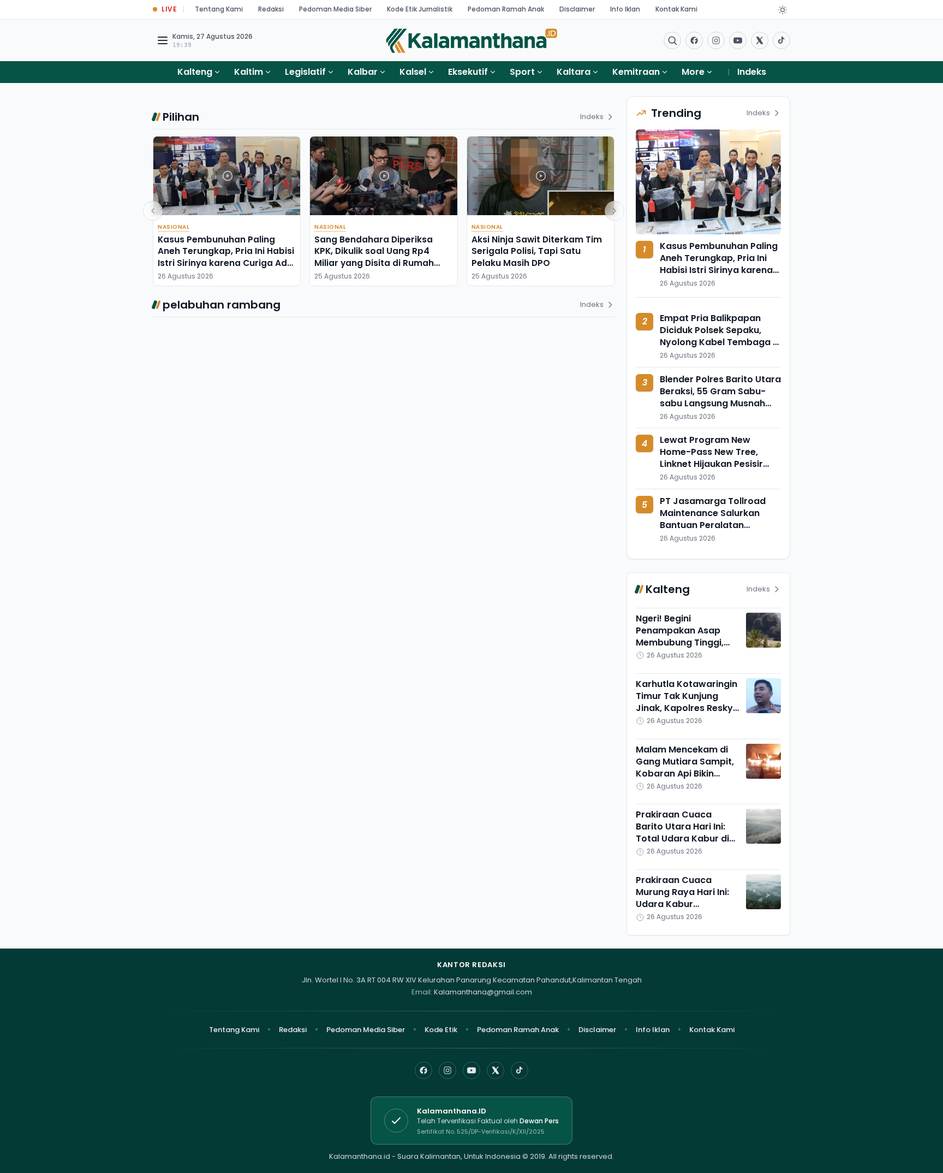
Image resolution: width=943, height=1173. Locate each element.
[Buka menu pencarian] (672, 40)
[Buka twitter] (759, 40)
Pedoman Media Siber (335, 9)
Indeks (751, 72)
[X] (495, 1070)
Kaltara (573, 72)
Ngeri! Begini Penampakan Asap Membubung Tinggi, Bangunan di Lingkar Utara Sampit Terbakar (687, 642)
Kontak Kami (676, 9)
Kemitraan (636, 72)
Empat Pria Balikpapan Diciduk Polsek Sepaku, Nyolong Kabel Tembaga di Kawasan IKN (720, 336)
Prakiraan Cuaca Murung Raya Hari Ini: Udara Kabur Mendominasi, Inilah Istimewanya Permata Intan (685, 910)
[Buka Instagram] (716, 40)
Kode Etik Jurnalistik (419, 9)
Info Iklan (625, 9)
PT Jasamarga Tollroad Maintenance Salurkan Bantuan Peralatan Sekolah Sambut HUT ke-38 (720, 519)
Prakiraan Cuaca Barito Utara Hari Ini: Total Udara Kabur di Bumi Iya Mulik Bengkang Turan (682, 838)
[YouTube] (471, 1070)
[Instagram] (447, 1070)
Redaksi (271, 9)
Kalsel (412, 72)
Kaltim (248, 72)
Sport (522, 72)
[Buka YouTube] (738, 40)
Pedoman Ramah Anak (506, 9)
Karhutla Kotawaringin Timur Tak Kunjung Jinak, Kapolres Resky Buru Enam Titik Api (686, 702)
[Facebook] (694, 40)
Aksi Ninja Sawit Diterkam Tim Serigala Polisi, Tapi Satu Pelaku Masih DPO (537, 251)
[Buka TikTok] (781, 40)
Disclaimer (577, 9)
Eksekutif (468, 72)
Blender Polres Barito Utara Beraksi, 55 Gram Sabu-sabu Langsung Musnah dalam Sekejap (720, 397)
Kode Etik (441, 1029)
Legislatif (305, 72)
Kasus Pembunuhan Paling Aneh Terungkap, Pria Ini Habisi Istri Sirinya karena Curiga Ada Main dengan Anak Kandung (226, 257)
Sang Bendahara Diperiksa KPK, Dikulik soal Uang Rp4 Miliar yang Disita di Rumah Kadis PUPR (374, 257)
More (693, 72)
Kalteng (194, 72)
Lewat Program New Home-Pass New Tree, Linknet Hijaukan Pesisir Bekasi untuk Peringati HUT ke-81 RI (719, 464)
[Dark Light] (782, 9)
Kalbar (363, 72)
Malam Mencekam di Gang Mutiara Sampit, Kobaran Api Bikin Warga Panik (685, 767)
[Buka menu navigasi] (162, 40)
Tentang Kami (219, 9)
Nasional (173, 227)
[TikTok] (519, 1070)
